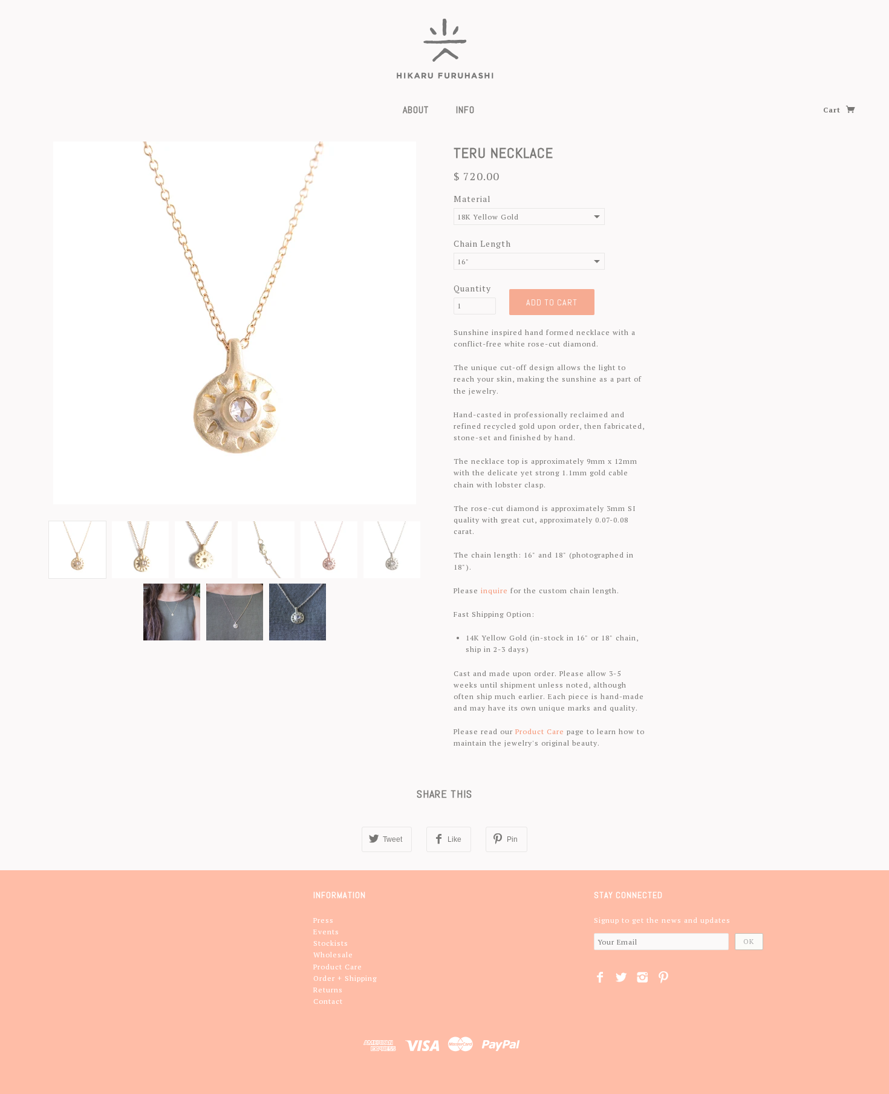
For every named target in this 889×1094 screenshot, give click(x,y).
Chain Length (482, 243)
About (416, 109)
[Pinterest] (663, 977)
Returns (328, 989)
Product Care (539, 731)
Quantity (472, 288)
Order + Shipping (345, 978)
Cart (833, 109)
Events (326, 931)
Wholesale (333, 954)
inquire (494, 590)
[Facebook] (600, 977)
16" (463, 261)
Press (323, 920)
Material (472, 198)
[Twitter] (621, 977)
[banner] (444, 48)
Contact (328, 1001)
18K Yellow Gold (488, 216)
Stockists (330, 943)
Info (465, 109)
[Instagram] (642, 977)
